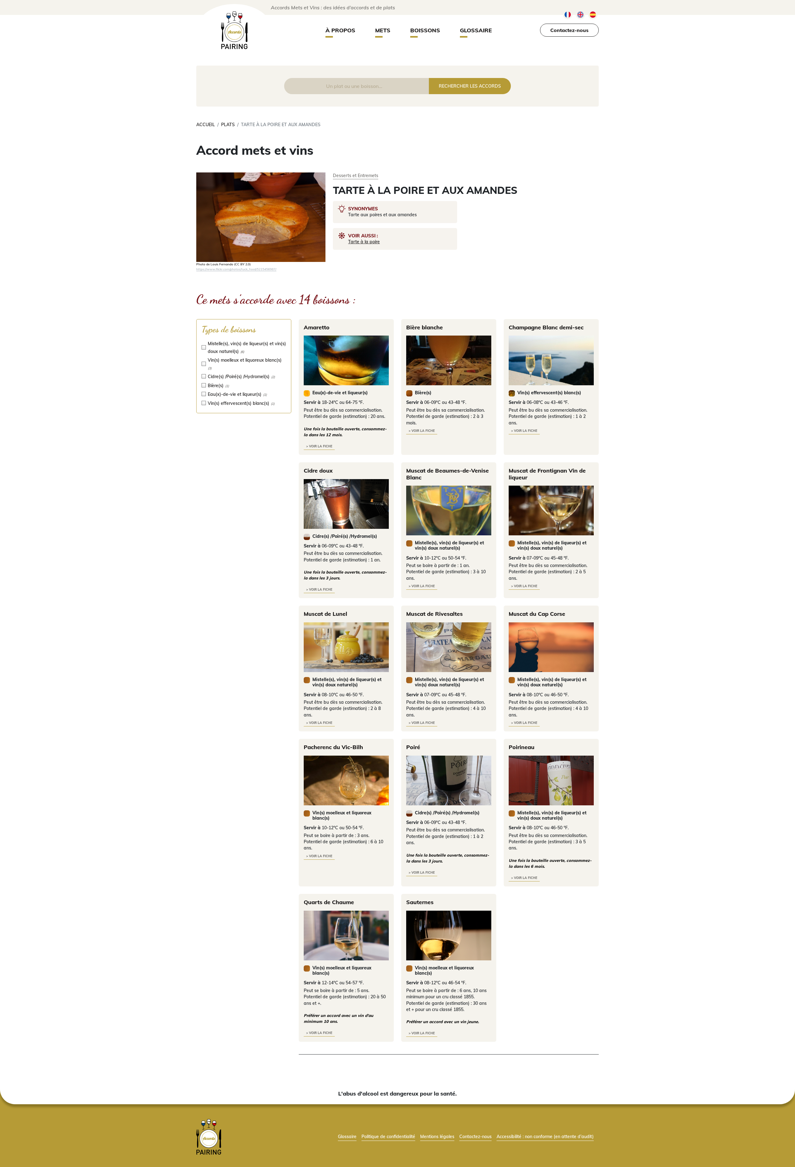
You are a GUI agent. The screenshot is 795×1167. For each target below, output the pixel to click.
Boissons (425, 30)
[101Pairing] (234, 30)
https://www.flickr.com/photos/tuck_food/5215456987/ (236, 269)
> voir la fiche (319, 446)
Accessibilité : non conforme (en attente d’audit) (545, 1136)
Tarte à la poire (364, 241)
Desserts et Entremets (355, 175)
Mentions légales (437, 1136)
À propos (340, 30)
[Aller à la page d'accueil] (208, 1136)
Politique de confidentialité (388, 1136)
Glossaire (476, 30)
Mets (382, 30)
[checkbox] (244, 347)
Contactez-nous (569, 30)
